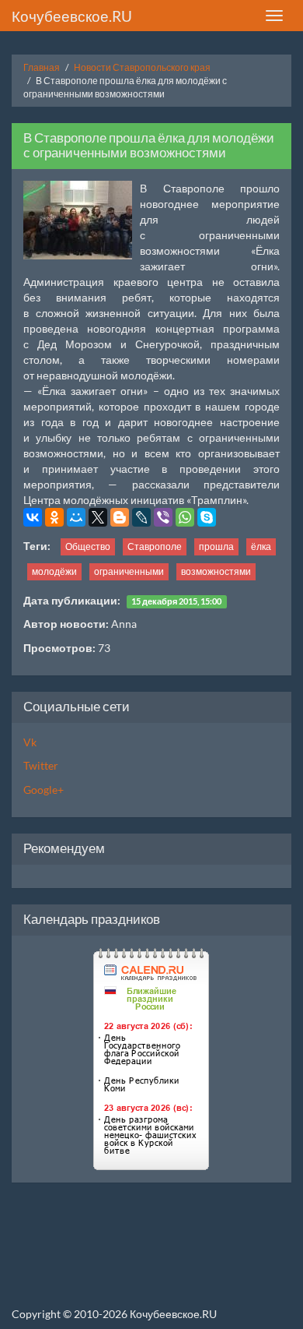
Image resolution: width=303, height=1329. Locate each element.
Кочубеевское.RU (72, 16)
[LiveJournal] (141, 517)
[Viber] (163, 517)
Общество (87, 546)
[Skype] (206, 517)
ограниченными (129, 571)
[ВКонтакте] (32, 517)
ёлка (261, 546)
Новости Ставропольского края (142, 67)
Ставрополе (154, 546)
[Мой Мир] (76, 517)
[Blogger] (119, 517)
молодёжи (54, 571)
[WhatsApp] (185, 517)
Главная (41, 67)
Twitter (40, 765)
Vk (30, 742)
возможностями (216, 571)
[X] (98, 517)
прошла (216, 546)
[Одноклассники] (54, 517)
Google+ (43, 789)
